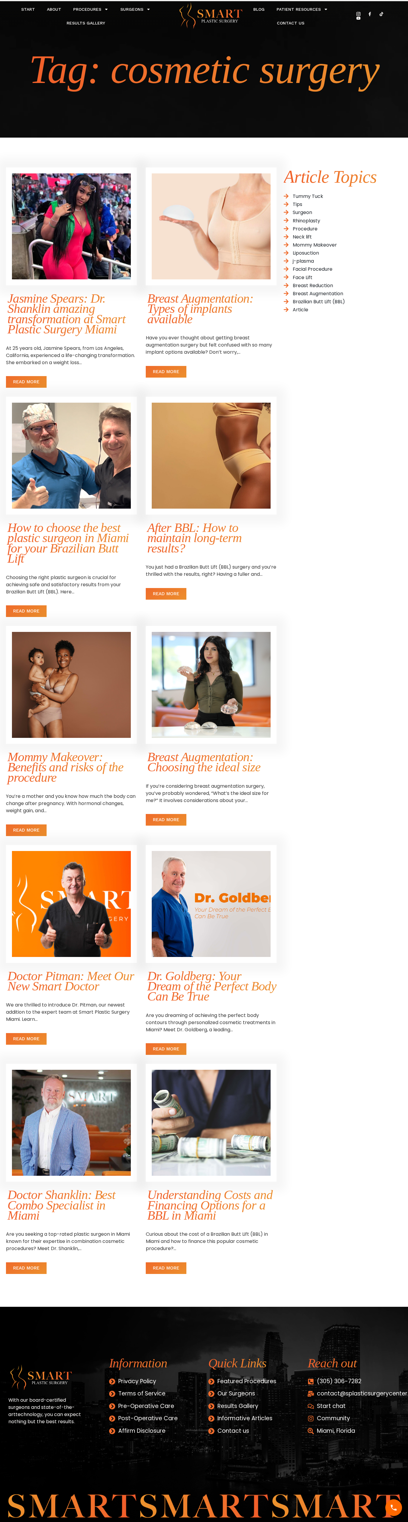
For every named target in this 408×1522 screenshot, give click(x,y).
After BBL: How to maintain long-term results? (194, 538)
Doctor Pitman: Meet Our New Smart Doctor (70, 981)
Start (28, 9)
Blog (259, 9)
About (54, 9)
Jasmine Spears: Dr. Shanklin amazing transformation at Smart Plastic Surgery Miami (66, 313)
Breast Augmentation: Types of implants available (200, 308)
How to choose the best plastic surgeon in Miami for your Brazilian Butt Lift (68, 543)
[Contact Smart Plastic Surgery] (393, 1507)
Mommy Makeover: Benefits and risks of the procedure (65, 767)
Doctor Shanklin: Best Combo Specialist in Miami (61, 1205)
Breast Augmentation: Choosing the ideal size (203, 762)
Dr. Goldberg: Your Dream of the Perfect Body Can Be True (211, 986)
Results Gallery (86, 23)
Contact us (290, 23)
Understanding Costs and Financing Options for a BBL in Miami (209, 1205)
